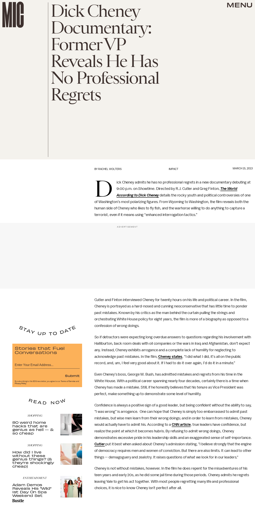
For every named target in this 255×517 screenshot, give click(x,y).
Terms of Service (68, 381)
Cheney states (170, 357)
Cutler (99, 444)
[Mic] (13, 15)
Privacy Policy (20, 384)
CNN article (181, 425)
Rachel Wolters (110, 169)
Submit (72, 376)
